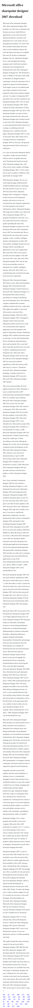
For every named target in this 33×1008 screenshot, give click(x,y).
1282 (18, 1006)
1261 (9, 999)
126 (8, 994)
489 (12, 1001)
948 (4, 994)
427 (19, 999)
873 (23, 994)
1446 (22, 1001)
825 (21, 1004)
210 (13, 1006)
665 (19, 997)
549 (8, 1004)
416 (4, 1004)
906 (24, 997)
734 (4, 1006)
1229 (14, 997)
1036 (28, 997)
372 (14, 999)
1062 (26, 1004)
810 (9, 997)
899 (8, 1006)
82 (3, 1001)
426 (8, 1001)
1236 (28, 1001)
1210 (4, 999)
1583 (28, 994)
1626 (4, 997)
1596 (28, 999)
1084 (18, 994)
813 (24, 999)
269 (13, 994)
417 (16, 1004)
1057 (17, 1001)
